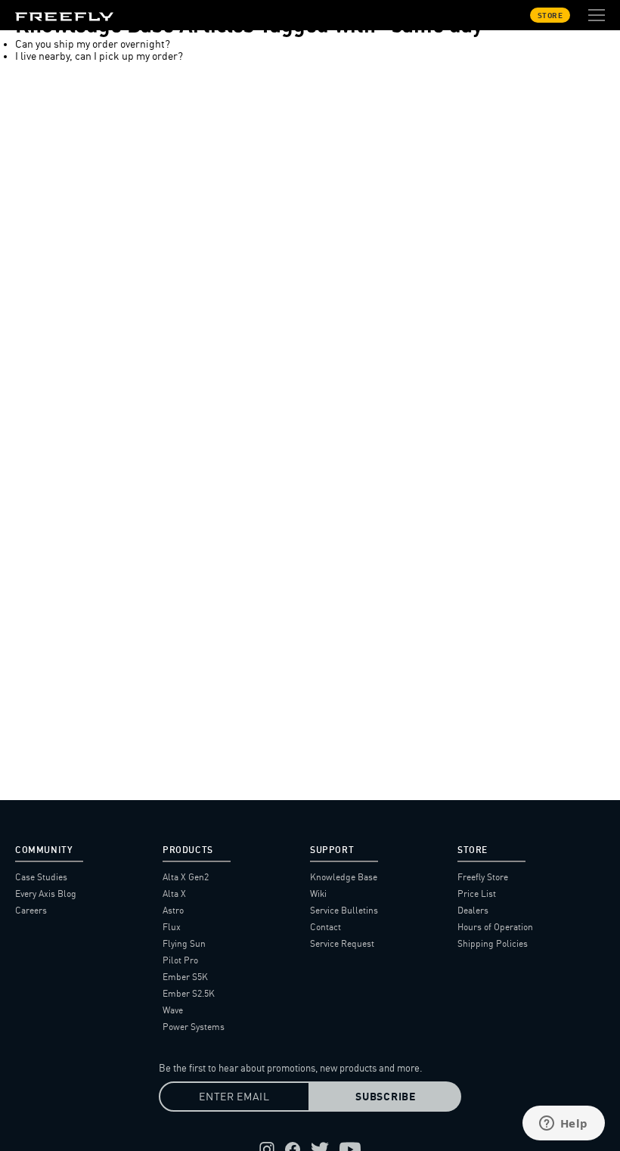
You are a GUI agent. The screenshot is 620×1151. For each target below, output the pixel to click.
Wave (173, 1010)
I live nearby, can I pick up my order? (99, 56)
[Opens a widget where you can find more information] (563, 1124)
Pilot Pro (180, 960)
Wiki (318, 893)
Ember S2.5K (189, 993)
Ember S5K (185, 976)
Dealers (472, 910)
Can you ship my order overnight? (92, 44)
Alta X (174, 893)
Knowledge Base (343, 877)
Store (550, 15)
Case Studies (41, 877)
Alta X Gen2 (186, 877)
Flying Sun (184, 943)
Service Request (342, 943)
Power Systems (194, 1026)
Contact (325, 926)
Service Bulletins (344, 910)
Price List (476, 893)
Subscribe (385, 1097)
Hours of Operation (495, 926)
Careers (31, 910)
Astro (173, 910)
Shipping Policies (492, 943)
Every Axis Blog (45, 893)
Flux (172, 926)
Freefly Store (482, 877)
